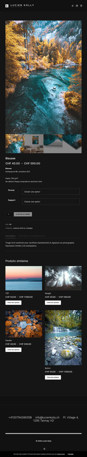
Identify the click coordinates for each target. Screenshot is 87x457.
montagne (29, 228)
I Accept (70, 454)
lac (24, 228)
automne (16, 228)
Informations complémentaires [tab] (31, 236)
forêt (21, 228)
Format (11, 190)
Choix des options (13, 302)
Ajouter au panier (23, 214)
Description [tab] (10, 236)
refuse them (61, 454)
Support (11, 200)
